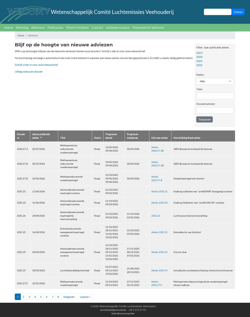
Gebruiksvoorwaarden (123, 313)
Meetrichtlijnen (77, 27)
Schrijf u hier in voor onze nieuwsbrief (36, 64)
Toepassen (204, 119)
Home (8, 27)
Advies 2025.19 (159, 270)
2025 (199, 61)
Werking (22, 27)
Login (40, 309)
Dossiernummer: (205, 103)
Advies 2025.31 (159, 232)
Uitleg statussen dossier (29, 71)
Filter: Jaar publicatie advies (212, 47)
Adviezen (38, 27)
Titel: (199, 89)
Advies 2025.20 (159, 202)
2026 (199, 65)
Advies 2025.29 (159, 252)
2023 (199, 52)
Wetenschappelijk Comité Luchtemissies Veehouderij (112, 11)
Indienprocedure (118, 27)
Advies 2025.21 (159, 191)
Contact (97, 27)
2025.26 (155, 215)
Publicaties (55, 27)
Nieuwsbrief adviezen (148, 27)
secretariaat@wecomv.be (113, 309)
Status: (200, 74)
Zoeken (238, 11)
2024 (199, 56)
